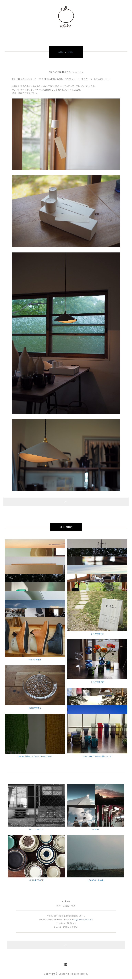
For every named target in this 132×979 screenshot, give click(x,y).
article (70, 52)
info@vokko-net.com (82, 920)
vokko (60, 52)
